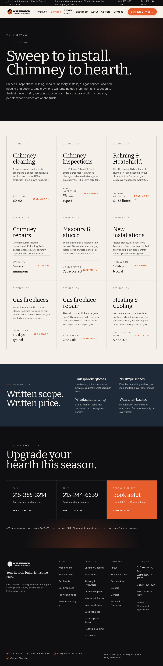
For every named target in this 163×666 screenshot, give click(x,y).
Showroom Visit (119, 574)
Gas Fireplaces (66, 588)
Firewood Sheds (67, 594)
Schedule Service (140, 12)
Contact (118, 11)
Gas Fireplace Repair (92, 620)
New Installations (93, 605)
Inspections (91, 574)
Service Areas (68, 12)
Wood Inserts (65, 567)
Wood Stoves (66, 574)
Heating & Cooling (94, 628)
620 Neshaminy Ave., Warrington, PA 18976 (27, 528)
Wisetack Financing (116, 603)
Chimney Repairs (93, 591)
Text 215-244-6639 (148, 3)
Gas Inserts (64, 581)
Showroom (82, 11)
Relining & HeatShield (90, 583)
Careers (105, 11)
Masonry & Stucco (94, 598)
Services (56, 11)
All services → (92, 635)
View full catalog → (67, 603)
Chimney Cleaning (94, 567)
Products (42, 11)
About (94, 11)
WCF (9, 35)
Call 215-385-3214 (125, 3)
